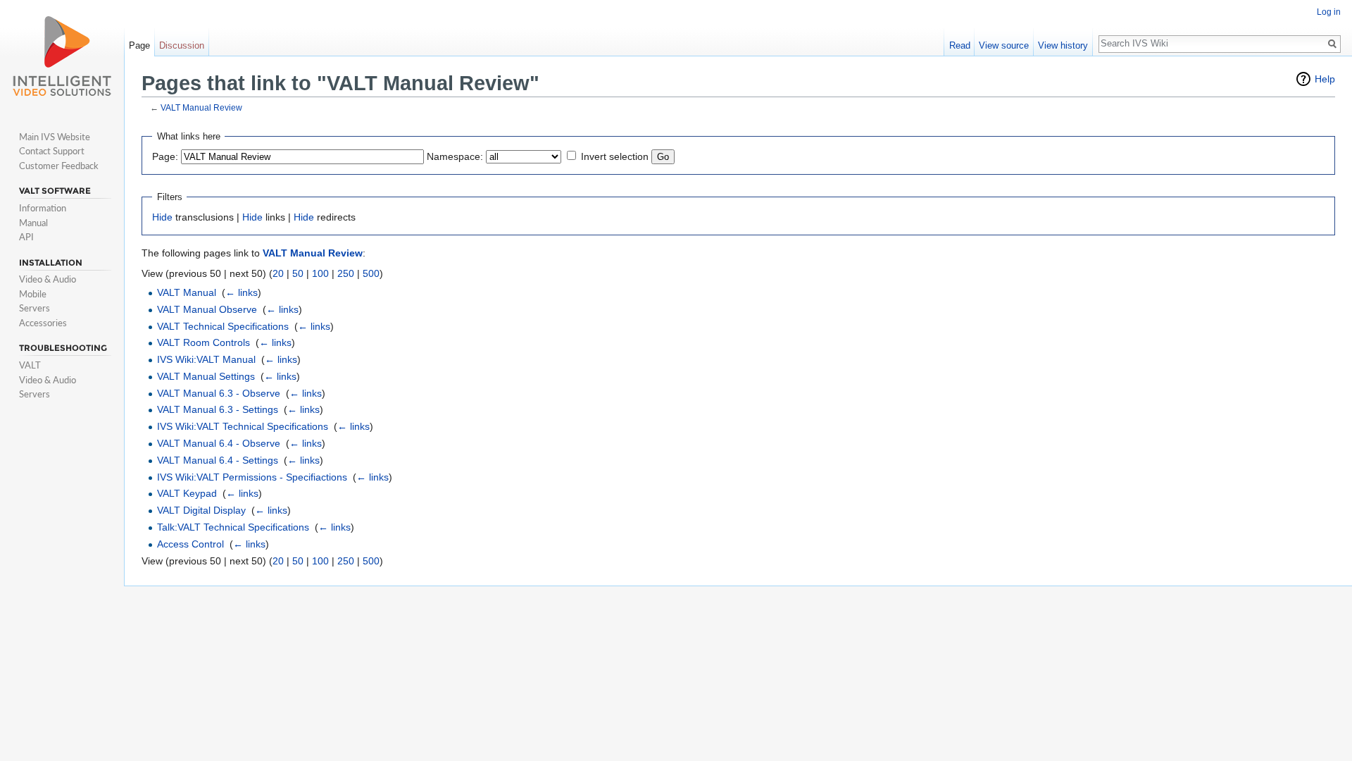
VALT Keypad (187, 493)
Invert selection (615, 156)
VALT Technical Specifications (223, 326)
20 (278, 273)
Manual (33, 222)
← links (241, 292)
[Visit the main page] (62, 56)
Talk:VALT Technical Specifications (233, 527)
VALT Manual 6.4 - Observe (218, 443)
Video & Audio (47, 279)
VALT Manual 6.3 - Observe (218, 393)
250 (345, 273)
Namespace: (455, 156)
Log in (1329, 12)
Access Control (190, 544)
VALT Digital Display (201, 510)
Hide (162, 217)
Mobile (32, 293)
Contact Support (51, 150)
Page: (165, 156)
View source (1004, 45)
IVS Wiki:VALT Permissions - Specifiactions (252, 477)
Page (139, 45)
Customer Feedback (59, 165)
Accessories (43, 322)
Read (959, 45)
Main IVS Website (54, 136)
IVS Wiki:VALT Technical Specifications (242, 426)
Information (42, 208)
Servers (34, 308)
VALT (30, 365)
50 (297, 273)
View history (1063, 45)
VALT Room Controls (203, 342)
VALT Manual (186, 292)
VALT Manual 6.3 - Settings (217, 409)
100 (320, 273)
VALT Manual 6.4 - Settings (217, 460)
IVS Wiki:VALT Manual (206, 359)
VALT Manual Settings (206, 376)
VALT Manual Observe (207, 309)
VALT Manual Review (201, 107)
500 (371, 273)
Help (1325, 79)
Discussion (181, 45)
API (26, 236)
